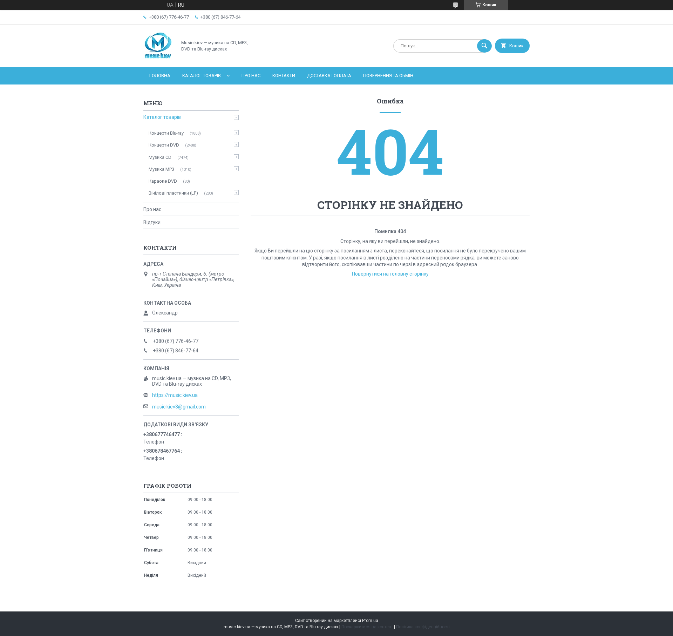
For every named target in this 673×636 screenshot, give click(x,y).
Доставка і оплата (329, 75)
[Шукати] (484, 46)
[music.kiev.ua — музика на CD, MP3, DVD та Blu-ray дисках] (158, 58)
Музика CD (160, 157)
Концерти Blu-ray (166, 133)
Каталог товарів (201, 75)
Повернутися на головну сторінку (390, 274)
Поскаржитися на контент (367, 626)
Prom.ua (370, 620)
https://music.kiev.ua (175, 395)
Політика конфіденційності (423, 626)
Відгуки (152, 222)
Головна (159, 75)
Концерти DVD (164, 145)
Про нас (251, 75)
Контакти (283, 75)
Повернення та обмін (388, 75)
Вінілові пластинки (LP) (173, 193)
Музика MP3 (161, 169)
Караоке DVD (163, 181)
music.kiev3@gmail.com (179, 407)
